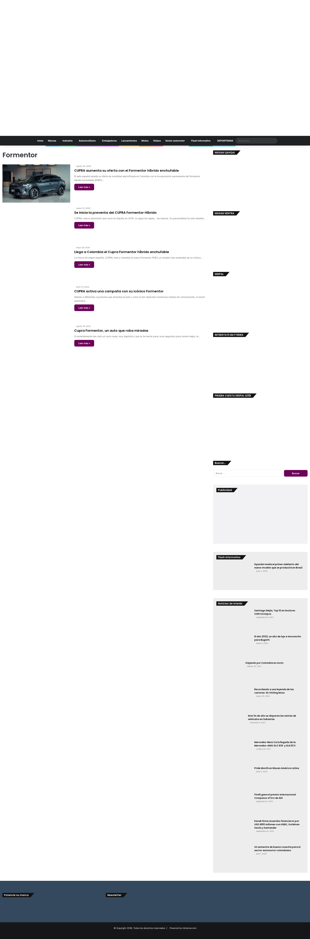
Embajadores (109, 140)
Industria (67, 140)
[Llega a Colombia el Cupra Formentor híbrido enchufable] (36, 263)
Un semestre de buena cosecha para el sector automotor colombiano (277, 848)
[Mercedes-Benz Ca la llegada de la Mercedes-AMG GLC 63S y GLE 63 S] (234, 752)
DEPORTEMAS (225, 140)
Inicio (40, 140)
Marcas (52, 140)
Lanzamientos (129, 140)
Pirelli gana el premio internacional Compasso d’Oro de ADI (275, 796)
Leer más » (84, 187)
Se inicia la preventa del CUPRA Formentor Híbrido (115, 212)
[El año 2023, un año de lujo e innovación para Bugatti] (234, 647)
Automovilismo (87, 140)
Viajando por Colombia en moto (264, 663)
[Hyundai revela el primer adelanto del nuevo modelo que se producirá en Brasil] (234, 575)
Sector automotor (175, 140)
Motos (145, 140)
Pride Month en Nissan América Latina (276, 768)
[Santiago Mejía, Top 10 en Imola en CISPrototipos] (234, 621)
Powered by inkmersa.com (183, 928)
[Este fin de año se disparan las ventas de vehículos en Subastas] (231, 726)
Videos (157, 140)
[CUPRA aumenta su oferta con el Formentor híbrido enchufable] (36, 183)
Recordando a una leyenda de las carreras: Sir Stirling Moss (274, 691)
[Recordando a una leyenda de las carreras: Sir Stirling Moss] (234, 700)
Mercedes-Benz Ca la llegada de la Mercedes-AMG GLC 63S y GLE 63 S (275, 744)
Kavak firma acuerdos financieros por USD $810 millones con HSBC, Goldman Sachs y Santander (277, 824)
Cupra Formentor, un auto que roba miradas (111, 330)
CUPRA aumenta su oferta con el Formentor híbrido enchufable (126, 170)
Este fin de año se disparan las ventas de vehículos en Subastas (272, 717)
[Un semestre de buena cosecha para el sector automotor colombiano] (234, 857)
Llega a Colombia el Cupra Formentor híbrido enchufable (121, 252)
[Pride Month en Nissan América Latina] (234, 779)
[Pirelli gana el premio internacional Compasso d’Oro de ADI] (234, 805)
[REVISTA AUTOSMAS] (155, 66)
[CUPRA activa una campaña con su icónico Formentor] (36, 303)
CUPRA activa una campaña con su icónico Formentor (119, 291)
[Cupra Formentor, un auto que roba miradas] (36, 342)
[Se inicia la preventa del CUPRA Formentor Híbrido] (36, 224)
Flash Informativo (201, 140)
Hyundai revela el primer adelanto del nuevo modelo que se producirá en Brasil (278, 566)
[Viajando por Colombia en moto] (229, 673)
